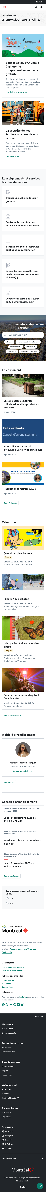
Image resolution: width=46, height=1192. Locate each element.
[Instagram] (14, 1004)
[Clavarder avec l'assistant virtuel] (40, 1186)
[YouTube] (10, 1004)
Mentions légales (22, 1181)
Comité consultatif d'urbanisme (28, 342)
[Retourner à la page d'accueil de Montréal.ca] (4, 7)
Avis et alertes (7, 1029)
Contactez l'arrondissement (13, 967)
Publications (30, 346)
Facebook (9, 1131)
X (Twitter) (9, 1144)
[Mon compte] (41, 7)
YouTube (8, 1148)
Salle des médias (8, 1052)
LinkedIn (8, 1140)
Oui (11, 898)
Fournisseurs (7, 1075)
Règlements (6, 1117)
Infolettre (9, 342)
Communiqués (7, 987)
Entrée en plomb (15, 346)
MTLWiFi (5, 1094)
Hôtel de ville (7, 1089)
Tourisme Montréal (9, 1098)
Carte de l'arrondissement (12, 971)
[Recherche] (36, 7)
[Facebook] (3, 1004)
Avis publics (6, 984)
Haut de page (38, 1016)
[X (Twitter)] (7, 1004)
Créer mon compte (9, 1033)
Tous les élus (9, 783)
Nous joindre (7, 1048)
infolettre (23, 997)
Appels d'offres (8, 980)
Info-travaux (12, 351)
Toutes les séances (11, 876)
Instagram (9, 1136)
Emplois (5, 1071)
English (39, 2)
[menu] (11, 7)
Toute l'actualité (10, 503)
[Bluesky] (22, 1004)
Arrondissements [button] (10, 1158)
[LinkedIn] (18, 1004)
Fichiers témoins (10, 1178)
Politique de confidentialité (29, 1178)
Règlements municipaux (29, 351)
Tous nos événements (12, 715)
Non (11, 903)
